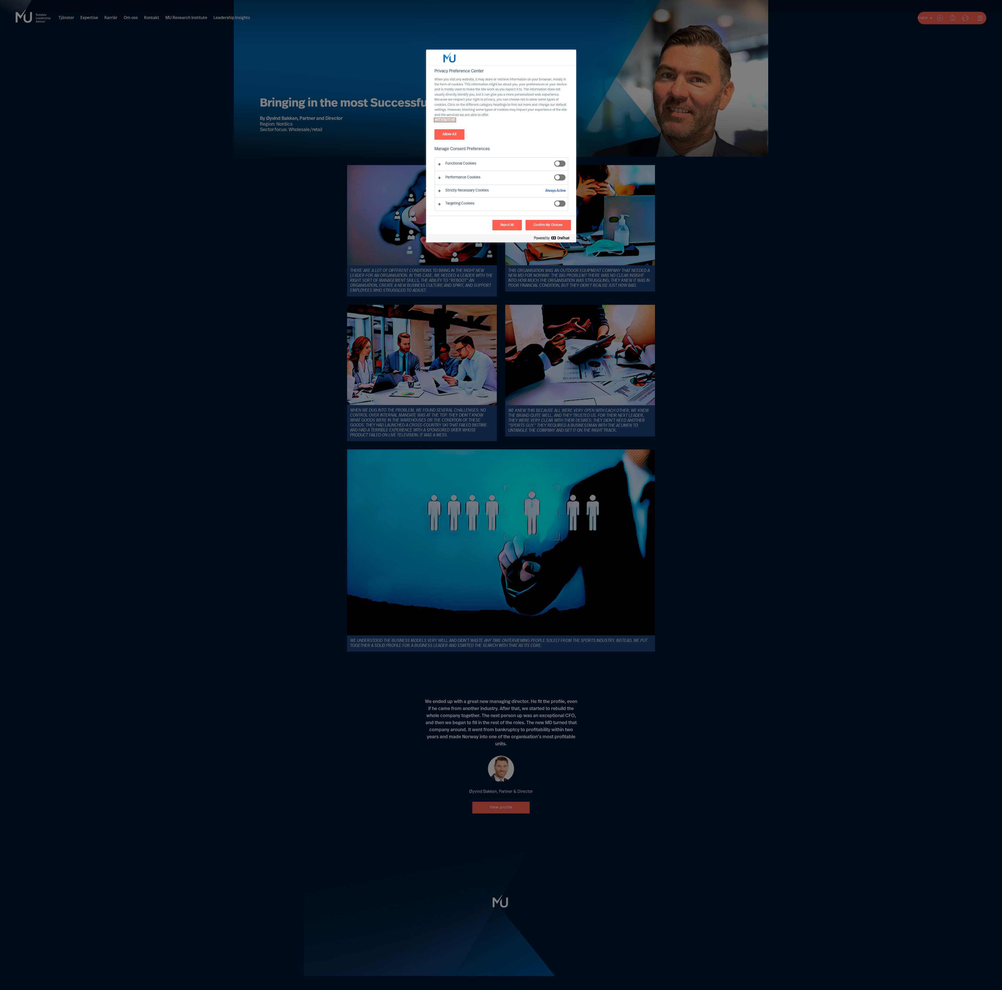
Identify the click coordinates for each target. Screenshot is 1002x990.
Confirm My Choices (548, 225)
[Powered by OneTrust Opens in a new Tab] (554, 239)
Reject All (507, 225)
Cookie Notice (444, 120)
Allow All (449, 134)
